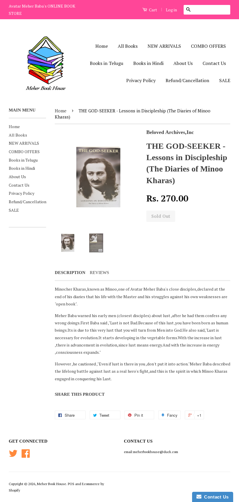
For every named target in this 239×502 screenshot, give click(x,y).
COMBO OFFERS (208, 46)
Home (101, 46)
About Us (183, 63)
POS (71, 484)
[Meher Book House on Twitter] (13, 455)
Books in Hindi (148, 63)
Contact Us (214, 63)
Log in (171, 10)
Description (70, 272)
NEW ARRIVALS (164, 46)
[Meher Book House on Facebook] (25, 455)
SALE (224, 80)
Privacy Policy (141, 80)
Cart (152, 10)
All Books (128, 46)
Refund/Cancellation (187, 80)
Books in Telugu (106, 63)
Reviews (99, 272)
